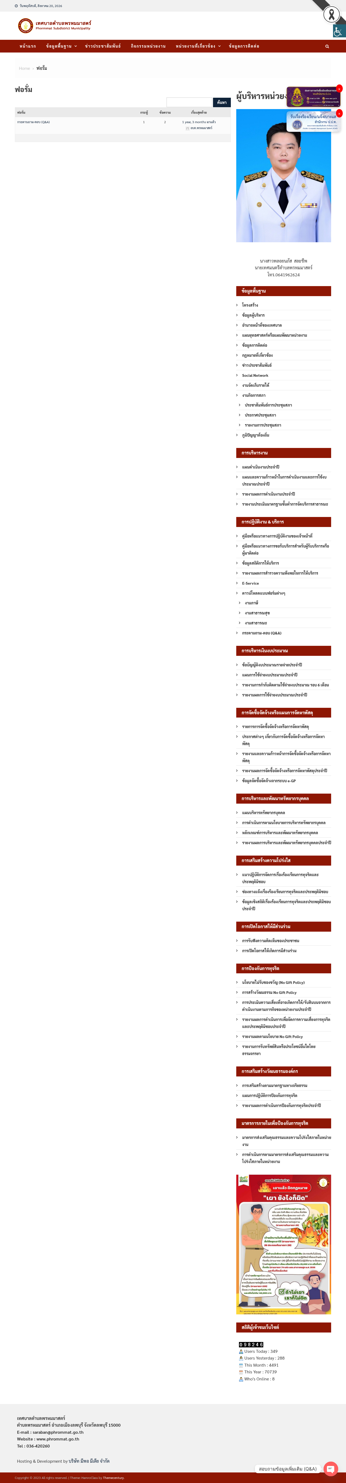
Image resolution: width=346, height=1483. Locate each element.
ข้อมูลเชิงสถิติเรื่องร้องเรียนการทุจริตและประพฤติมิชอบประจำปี (286, 905)
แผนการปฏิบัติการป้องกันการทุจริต (269, 1095)
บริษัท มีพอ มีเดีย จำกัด (89, 1461)
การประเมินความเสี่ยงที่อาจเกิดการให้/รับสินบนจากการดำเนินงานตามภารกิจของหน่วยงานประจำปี (286, 1006)
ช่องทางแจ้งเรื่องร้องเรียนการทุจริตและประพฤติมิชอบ (285, 891)
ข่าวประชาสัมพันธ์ (103, 46)
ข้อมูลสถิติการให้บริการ (260, 563)
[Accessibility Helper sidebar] (339, 30)
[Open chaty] (331, 1469)
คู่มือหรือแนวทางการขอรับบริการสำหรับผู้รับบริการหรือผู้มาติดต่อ (285, 549)
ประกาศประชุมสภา (260, 415)
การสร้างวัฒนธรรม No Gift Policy (269, 992)
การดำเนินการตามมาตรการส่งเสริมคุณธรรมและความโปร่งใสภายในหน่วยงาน (285, 1158)
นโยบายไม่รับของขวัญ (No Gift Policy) (273, 982)
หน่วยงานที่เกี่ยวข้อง (196, 46)
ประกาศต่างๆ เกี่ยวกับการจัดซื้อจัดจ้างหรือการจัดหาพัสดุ (283, 740)
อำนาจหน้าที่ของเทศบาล (262, 325)
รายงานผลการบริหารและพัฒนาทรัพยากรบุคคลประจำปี (286, 842)
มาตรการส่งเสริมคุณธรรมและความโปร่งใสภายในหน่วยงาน (286, 1141)
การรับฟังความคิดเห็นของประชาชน (270, 940)
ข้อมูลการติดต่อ (244, 46)
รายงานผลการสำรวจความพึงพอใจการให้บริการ (280, 573)
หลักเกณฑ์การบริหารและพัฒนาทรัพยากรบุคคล (280, 832)
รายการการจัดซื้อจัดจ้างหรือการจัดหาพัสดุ (275, 726)
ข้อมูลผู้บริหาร (253, 315)
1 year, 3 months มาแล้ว (199, 122)
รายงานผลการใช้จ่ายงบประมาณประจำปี (274, 694)
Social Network (255, 375)
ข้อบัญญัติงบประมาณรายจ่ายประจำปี (272, 664)
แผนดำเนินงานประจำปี (260, 466)
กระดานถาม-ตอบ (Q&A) (33, 122)
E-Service (250, 583)
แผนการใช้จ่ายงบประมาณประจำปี (269, 674)
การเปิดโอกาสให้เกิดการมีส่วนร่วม (269, 950)
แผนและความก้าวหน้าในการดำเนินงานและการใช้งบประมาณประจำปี (284, 480)
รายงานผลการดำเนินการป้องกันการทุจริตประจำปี (281, 1105)
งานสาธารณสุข (257, 612)
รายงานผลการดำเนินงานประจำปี (268, 494)
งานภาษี (251, 602)
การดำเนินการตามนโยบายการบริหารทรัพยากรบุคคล (284, 822)
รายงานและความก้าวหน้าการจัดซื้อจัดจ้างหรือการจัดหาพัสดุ (286, 757)
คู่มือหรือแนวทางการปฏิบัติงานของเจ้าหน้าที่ (277, 535)
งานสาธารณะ (256, 622)
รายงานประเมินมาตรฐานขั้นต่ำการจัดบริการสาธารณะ (285, 504)
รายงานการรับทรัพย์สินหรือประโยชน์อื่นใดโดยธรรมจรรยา (278, 1050)
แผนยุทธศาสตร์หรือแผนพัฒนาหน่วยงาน (274, 335)
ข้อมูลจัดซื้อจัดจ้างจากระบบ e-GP (269, 780)
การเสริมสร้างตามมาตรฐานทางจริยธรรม (274, 1085)
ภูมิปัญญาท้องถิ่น (255, 435)
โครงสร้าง (250, 305)
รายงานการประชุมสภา (263, 425)
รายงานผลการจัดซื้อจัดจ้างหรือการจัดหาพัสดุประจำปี (284, 770)
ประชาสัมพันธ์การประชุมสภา (268, 404)
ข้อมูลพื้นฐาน (59, 46)
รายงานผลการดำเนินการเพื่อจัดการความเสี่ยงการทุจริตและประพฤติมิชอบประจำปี (286, 1023)
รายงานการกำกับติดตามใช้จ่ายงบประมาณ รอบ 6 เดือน (285, 684)
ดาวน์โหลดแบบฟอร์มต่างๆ (263, 593)
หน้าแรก (28, 46)
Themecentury (113, 1477)
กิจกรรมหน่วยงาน (148, 46)
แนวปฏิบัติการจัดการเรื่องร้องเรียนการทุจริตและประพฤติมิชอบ (280, 878)
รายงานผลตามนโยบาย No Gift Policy (272, 1036)
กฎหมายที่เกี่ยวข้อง (257, 355)
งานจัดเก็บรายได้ (255, 385)
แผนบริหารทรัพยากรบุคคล (263, 812)
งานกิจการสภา (253, 395)
